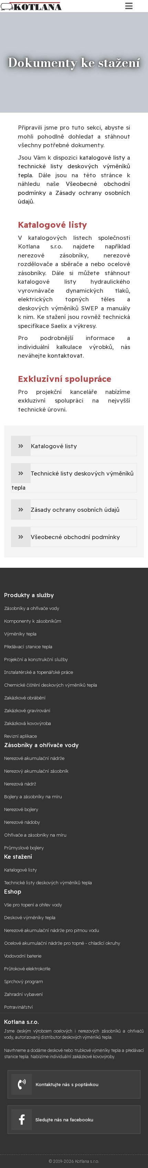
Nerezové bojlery (21, 809)
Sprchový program (23, 981)
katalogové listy (102, 157)
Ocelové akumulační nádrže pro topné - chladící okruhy (62, 943)
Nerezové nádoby (22, 822)
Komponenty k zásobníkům (32, 621)
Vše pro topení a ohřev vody (33, 905)
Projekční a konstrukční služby (36, 659)
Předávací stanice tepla (28, 646)
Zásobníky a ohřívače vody (31, 608)
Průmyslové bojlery (24, 848)
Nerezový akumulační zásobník (36, 771)
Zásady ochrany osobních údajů (75, 509)
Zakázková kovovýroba (27, 723)
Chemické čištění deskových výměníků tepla (50, 685)
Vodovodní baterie (22, 956)
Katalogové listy (54, 446)
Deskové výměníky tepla (29, 917)
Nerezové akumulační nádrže (34, 758)
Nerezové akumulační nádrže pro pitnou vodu (51, 930)
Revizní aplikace (20, 736)
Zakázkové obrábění (24, 698)
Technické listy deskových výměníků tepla (72, 480)
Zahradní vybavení (23, 994)
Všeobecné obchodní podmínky (75, 536)
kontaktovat (65, 355)
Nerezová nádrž (20, 784)
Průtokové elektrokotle (27, 969)
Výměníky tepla (20, 634)
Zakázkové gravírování (27, 710)
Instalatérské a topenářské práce (38, 672)
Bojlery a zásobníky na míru (33, 796)
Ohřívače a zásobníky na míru (35, 835)
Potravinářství (18, 1007)
